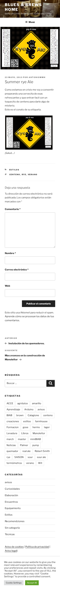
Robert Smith (42, 451)
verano (33, 174)
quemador (12, 451)
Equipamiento (13, 508)
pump (35, 445)
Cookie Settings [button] (14, 582)
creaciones (13, 421)
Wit (40, 463)
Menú (32, 22)
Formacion (13, 427)
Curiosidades (12, 488)
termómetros (14, 463)
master (22, 439)
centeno (14, 174)
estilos (27, 421)
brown (20, 415)
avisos (41, 409)
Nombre (10, 253)
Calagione (33, 415)
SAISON (19, 457)
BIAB (9, 415)
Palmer (24, 445)
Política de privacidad (37, 546)
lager (47, 427)
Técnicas (10, 534)
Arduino (28, 409)
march (10, 439)
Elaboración (11, 495)
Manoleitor (39, 433)
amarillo (36, 403)
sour (30, 457)
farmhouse (41, 421)
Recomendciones (14, 521)
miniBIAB (35, 439)
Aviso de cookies (14, 546)
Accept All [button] (32, 582)
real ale (26, 451)
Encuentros (11, 501)
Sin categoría (12, 527)
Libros (24, 433)
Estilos (14, 170)
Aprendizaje (13, 409)
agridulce (22, 403)
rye (24, 174)
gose (25, 427)
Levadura (12, 433)
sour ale (41, 457)
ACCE (10, 403)
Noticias (11, 445)
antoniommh (37, 77)
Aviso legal (11, 550)
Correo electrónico (16, 269)
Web (7, 285)
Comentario (12, 209)
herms (36, 427)
